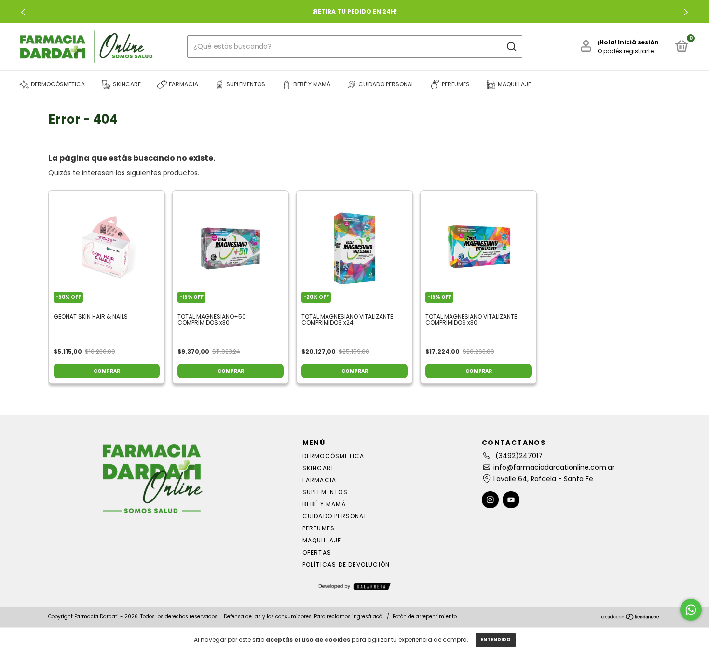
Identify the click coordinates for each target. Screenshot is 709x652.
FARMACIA (319, 480)
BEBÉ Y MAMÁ (324, 504)
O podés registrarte (626, 51)
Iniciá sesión (638, 42)
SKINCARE (318, 468)
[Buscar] (511, 46)
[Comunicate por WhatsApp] (691, 610)
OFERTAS (316, 552)
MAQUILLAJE (321, 540)
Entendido (495, 639)
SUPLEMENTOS (325, 492)
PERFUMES (318, 528)
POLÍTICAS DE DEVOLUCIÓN (346, 564)
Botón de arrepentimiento (425, 616)
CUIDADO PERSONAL (334, 516)
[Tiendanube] (630, 618)
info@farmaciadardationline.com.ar (553, 467)
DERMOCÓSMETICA (333, 456)
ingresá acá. (367, 616)
